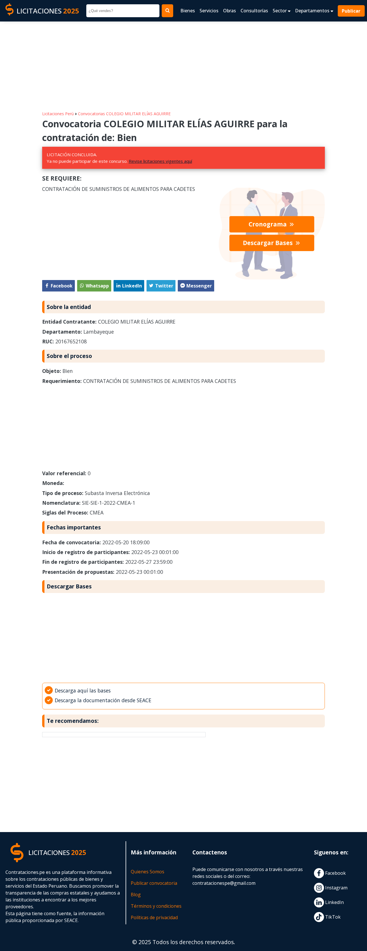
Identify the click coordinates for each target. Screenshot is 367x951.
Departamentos (313, 10)
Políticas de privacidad (154, 917)
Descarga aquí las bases (83, 690)
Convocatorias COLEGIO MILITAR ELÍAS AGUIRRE (124, 113)
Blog (136, 894)
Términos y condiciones (156, 906)
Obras (229, 10)
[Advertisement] (183, 63)
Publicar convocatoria (154, 883)
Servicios (209, 10)
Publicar (351, 11)
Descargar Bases (268, 243)
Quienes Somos (147, 871)
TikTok (332, 917)
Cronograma (268, 224)
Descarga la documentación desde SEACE (103, 700)
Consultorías (254, 10)
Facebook (335, 873)
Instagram (336, 888)
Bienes (187, 10)
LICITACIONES (48, 10)
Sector (280, 10)
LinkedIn (334, 902)
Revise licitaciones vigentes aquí (160, 161)
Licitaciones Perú (58, 113)
